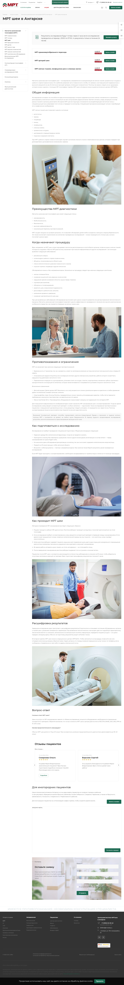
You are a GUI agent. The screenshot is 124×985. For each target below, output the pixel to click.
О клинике (77, 917)
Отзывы (76, 920)
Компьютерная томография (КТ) (14, 64)
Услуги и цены (8, 917)
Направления (31, 917)
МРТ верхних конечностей (13, 49)
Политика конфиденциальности (42, 953)
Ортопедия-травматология (34, 927)
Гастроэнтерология (31, 923)
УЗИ (4, 925)
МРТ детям (8, 45)
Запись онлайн (116, 7)
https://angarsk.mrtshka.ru (71, 974)
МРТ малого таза (10, 47)
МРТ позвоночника (10, 36)
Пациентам (54, 917)
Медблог (52, 925)
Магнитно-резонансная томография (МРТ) (13, 32)
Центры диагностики (56, 921)
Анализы (8, 82)
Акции (4, 937)
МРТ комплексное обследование (15, 54)
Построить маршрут (112, 850)
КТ (3, 923)
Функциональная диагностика (10, 88)
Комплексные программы (10, 935)
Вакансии (77, 923)
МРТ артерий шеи (42, 61)
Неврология (29, 925)
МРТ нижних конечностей (13, 52)
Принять (99, 981)
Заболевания (54, 928)
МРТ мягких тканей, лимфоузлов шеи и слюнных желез (58, 69)
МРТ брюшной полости (12, 42)
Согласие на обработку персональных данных (46, 955)
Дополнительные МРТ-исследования (12, 57)
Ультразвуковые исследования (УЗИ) (11, 71)
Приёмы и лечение (8, 932)
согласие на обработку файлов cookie (76, 981)
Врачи (52, 923)
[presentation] (34, 766)
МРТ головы (8, 38)
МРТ (4, 921)
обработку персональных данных (98, 887)
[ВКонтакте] (99, 937)
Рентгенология (30, 920)
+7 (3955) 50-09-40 (105, 2)
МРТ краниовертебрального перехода (50, 52)
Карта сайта (117, 954)
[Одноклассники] (103, 937)
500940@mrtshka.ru (106, 928)
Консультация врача (11, 77)
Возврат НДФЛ (54, 930)
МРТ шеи (7, 40)
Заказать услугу (111, 37)
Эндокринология (31, 930)
